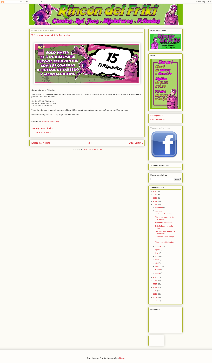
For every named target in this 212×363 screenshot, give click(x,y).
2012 (155, 287)
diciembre (159, 208)
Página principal (156, 115)
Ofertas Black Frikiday (163, 214)
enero (157, 273)
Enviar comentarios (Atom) (92, 149)
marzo (158, 266)
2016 (155, 205)
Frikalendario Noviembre (164, 242)
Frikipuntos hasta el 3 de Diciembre (164, 218)
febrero (158, 270)
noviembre (159, 211)
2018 (155, 198)
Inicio (89, 143)
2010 (155, 294)
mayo (157, 260)
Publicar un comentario (42, 132)
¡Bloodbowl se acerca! (163, 222)
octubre (158, 246)
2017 (155, 201)
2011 (155, 291)
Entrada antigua (136, 143)
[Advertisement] (179, 340)
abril (157, 263)
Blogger (122, 358)
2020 (155, 191)
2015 (155, 277)
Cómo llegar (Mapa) (158, 119)
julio (157, 253)
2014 (155, 281)
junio (157, 256)
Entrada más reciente (40, 143)
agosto (158, 250)
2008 (155, 301)
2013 (155, 284)
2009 (155, 297)
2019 (155, 195)
